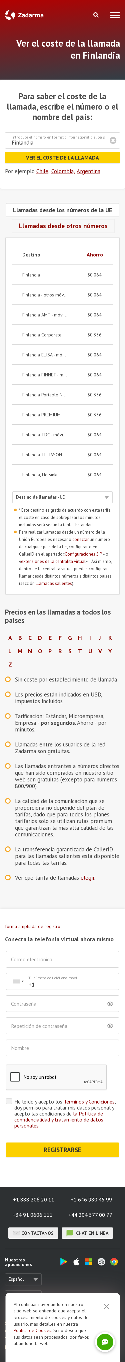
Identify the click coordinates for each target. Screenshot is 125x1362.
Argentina (88, 171)
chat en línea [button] (91, 1233)
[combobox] (18, 981)
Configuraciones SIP (84, 554)
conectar (80, 539)
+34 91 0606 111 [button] (33, 1214)
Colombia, (63, 171)
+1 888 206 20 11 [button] (33, 1199)
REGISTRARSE (62, 1150)
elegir (87, 877)
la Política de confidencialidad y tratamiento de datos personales (58, 1119)
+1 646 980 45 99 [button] (91, 1199)
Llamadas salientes (54, 583)
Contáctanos (37, 1233)
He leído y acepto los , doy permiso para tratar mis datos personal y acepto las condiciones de (65, 1114)
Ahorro (95, 254)
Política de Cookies (32, 1330)
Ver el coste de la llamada (62, 157)
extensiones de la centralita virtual (53, 561)
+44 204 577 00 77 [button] (90, 1214)
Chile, (43, 171)
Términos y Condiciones (89, 1101)
